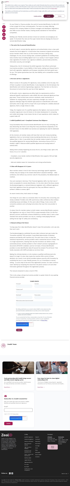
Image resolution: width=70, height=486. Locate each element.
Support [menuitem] (37, 437)
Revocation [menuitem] (37, 443)
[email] (4, 38)
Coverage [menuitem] (37, 445)
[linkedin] (4, 34)
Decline (59, 16)
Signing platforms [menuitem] (28, 462)
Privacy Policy (54, 8)
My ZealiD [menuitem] (26, 466)
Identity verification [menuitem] (28, 441)
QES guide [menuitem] (37, 452)
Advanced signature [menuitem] (28, 439)
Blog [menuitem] (36, 450)
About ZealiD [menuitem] (38, 454)
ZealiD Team (12, 344)
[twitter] (4, 30)
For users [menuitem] (26, 464)
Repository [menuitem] (37, 441)
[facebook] (4, 27)
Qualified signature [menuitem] (28, 437)
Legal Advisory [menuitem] (27, 460)
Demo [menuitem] (36, 447)
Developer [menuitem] (37, 439)
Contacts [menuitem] (37, 456)
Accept (48, 16)
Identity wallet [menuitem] (27, 457)
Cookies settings (38, 16)
